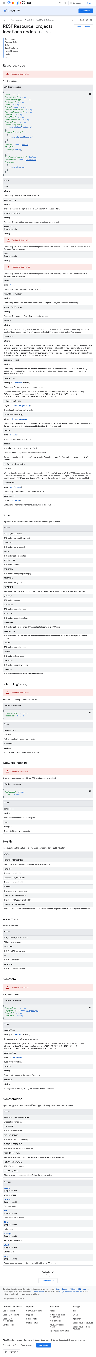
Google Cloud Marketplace (8, 1320)
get (5, 1211)
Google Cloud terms (42, 1340)
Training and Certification (59, 1331)
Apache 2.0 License (37, 1291)
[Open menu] (4, 3)
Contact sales (8, 1325)
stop (6, 1256)
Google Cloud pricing (11, 1315)
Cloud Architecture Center (57, 1326)
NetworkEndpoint (24, 137)
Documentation (16, 20)
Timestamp (17, 382)
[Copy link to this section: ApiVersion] (20, 919)
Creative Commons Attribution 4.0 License (71, 1289)
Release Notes (32, 1319)
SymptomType (32, 1010)
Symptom (20, 167)
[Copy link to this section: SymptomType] (24, 1099)
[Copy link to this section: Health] (14, 841)
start (6, 1245)
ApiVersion (31, 159)
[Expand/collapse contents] (16, 39)
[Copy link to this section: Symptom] (18, 979)
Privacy (19, 1340)
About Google (8, 1340)
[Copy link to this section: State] (12, 515)
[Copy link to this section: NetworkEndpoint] (29, 763)
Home (5, 20)
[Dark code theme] (90, 94)
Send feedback (83, 27)
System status (32, 1323)
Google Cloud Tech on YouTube (81, 1328)
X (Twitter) (77, 1319)
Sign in (90, 3)
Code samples (55, 1321)
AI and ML (28, 20)
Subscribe (43, 1345)
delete (7, 1199)
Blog (74, 1311)
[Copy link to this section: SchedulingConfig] (29, 684)
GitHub (52, 1311)
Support (29, 1315)
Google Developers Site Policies (70, 1291)
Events (75, 1315)
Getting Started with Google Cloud (57, 1316)
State (23, 107)
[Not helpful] (91, 20)
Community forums (34, 1311)
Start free (86, 11)
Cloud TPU (14, 10)
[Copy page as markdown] (46, 32)
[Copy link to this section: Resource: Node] (27, 65)
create (7, 1188)
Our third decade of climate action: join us (69, 1340)
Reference (50, 20)
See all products (9, 1311)
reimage (8, 1233)
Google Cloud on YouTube (83, 1323)
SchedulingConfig (23, 127)
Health (25, 144)
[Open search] (60, 3)
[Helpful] (87, 20)
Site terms (28, 1340)
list (6, 1222)
